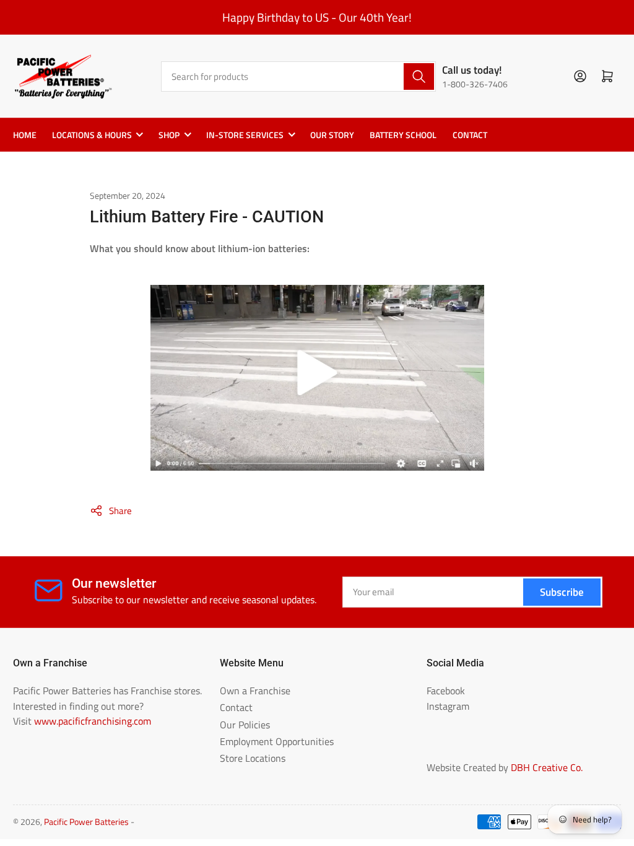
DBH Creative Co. (547, 767)
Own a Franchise (255, 690)
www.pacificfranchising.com (92, 720)
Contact (236, 707)
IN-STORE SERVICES (245, 135)
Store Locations (252, 758)
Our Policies (245, 724)
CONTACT (470, 135)
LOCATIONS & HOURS (92, 135)
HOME (25, 135)
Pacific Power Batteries (86, 822)
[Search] (418, 76)
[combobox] (298, 76)
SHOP (169, 135)
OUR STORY (332, 135)
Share (120, 511)
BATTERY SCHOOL (403, 135)
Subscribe (562, 592)
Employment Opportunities (277, 741)
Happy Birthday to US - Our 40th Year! (317, 17)
